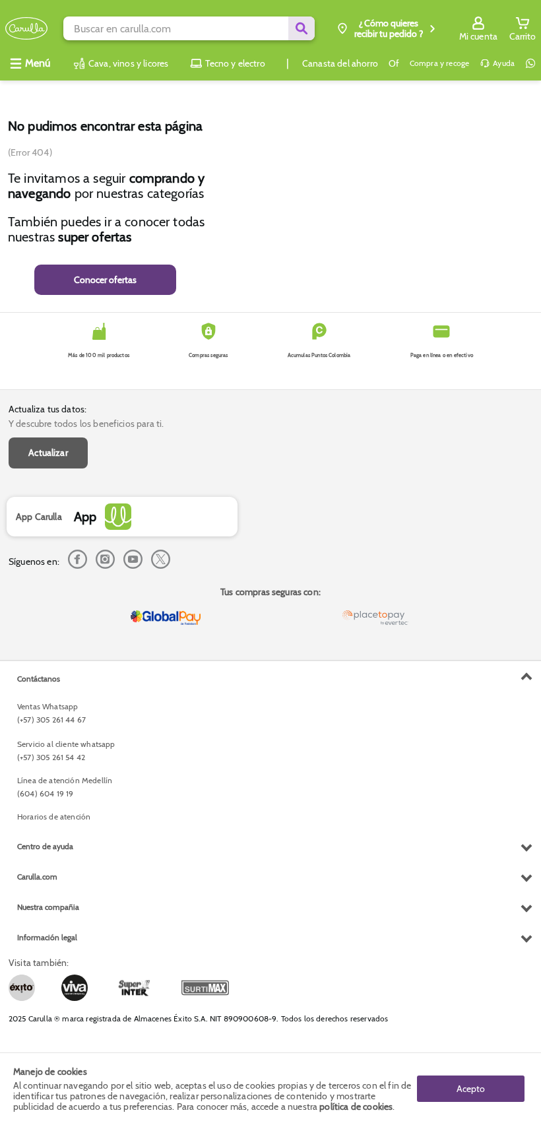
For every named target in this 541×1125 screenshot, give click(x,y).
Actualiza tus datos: (47, 409)
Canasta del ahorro (340, 63)
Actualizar (48, 453)
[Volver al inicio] (26, 28)
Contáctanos (38, 679)
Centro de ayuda (45, 846)
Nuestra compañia (48, 907)
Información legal (47, 937)
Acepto (471, 1089)
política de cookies (356, 1106)
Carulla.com (37, 877)
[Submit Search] (301, 28)
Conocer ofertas (105, 280)
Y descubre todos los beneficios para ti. (86, 423)
